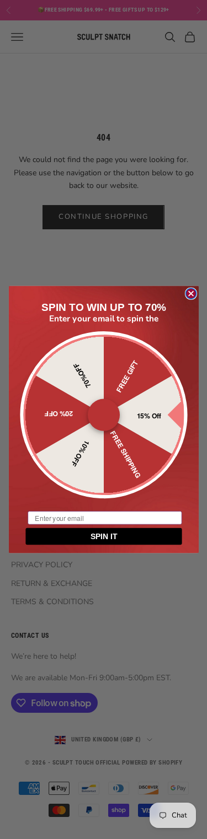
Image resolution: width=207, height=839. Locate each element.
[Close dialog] (190, 293)
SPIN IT (103, 536)
